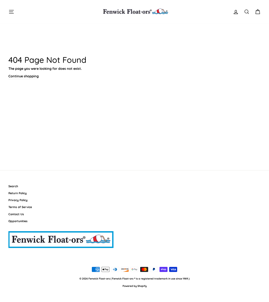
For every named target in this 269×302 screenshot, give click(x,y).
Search (13, 186)
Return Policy (17, 193)
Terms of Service (20, 207)
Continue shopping (23, 76)
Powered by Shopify (135, 285)
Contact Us (16, 214)
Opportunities (18, 221)
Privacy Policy (18, 200)
